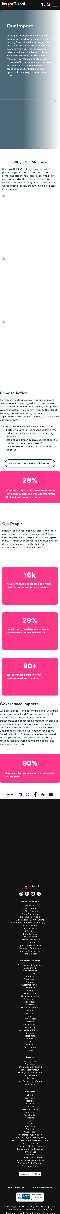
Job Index (29, 1084)
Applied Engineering (30, 951)
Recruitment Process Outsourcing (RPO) (30, 922)
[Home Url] (13, 4)
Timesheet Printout (30, 1070)
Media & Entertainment (30, 1030)
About (30, 1095)
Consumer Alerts (30, 1166)
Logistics (30, 1021)
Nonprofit (30, 1033)
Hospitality (30, 1004)
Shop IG (30, 1078)
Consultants (30, 1061)
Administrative (30, 970)
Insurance (30, 1013)
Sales (30, 1041)
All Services (30, 905)
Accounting (30, 968)
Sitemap (30, 1154)
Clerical (30, 976)
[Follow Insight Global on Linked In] (27, 894)
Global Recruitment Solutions (30, 920)
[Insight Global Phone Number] (43, 4)
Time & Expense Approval (30, 1067)
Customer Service (30, 985)
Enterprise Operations (29, 948)
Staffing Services (30, 911)
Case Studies (30, 1115)
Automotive (30, 973)
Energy (30, 990)
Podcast (30, 1129)
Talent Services (30, 908)
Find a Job (30, 1064)
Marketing (30, 1027)
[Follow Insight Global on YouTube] (33, 894)
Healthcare (30, 1002)
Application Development (30, 945)
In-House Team (30, 1075)
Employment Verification (30, 1072)
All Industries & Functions (30, 965)
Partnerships (30, 1103)
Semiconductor (30, 1044)
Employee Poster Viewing (30, 1163)
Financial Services (30, 996)
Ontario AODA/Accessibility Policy (30, 1137)
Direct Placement (30, 914)
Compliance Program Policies (30, 1160)
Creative (30, 982)
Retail (30, 1038)
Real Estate (30, 1036)
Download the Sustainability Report (30, 463)
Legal (30, 1016)
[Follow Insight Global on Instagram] (21, 894)
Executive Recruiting (30, 917)
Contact (30, 1106)
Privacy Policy (30, 1132)
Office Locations (30, 1109)
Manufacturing (30, 1024)
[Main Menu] (55, 5)
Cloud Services (30, 936)
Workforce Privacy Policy (30, 1135)
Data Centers (30, 942)
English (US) (25, 1174)
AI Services (30, 931)
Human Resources (30, 1007)
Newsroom (30, 1112)
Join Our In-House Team (30, 1081)
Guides (30, 1123)
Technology (30, 1047)
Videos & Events (30, 1126)
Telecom (30, 1050)
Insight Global (31, 887)
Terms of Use (30, 1152)
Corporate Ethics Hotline (30, 1157)
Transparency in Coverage (30, 1149)
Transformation (30, 954)
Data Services (30, 934)
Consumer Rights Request (30, 1146)
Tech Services (30, 928)
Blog (30, 1120)
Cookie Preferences (30, 1143)
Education (30, 988)
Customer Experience (30, 939)
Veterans (30, 1101)
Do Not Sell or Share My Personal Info (30, 1140)
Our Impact (30, 1098)
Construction (30, 979)
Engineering (30, 993)
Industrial (30, 1010)
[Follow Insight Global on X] (39, 894)
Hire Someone (30, 925)
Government (30, 999)
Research (30, 1118)
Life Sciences (30, 1019)
